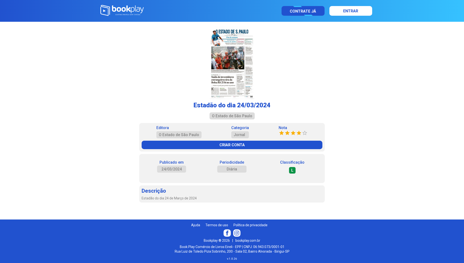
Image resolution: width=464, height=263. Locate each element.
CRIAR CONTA (232, 145)
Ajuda (195, 225)
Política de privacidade (250, 225)
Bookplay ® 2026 (217, 240)
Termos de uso (216, 225)
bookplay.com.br (247, 240)
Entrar (350, 11)
